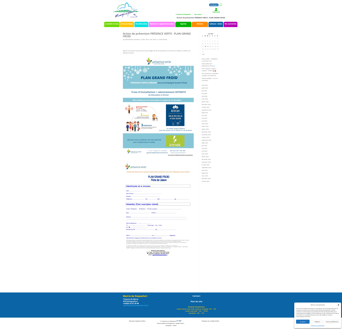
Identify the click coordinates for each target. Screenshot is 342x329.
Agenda (183, 24)
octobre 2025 (205, 107)
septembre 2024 (206, 140)
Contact (214, 5)
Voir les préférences (332, 322)
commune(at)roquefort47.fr (136, 305)
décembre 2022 (206, 178)
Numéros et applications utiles (162, 24)
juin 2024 (204, 145)
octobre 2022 (205, 181)
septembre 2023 (206, 167)
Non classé (153, 39)
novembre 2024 (206, 135)
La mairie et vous (112, 24)
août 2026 (205, 85)
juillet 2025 (205, 112)
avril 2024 (204, 151)
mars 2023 (205, 176)
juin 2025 (204, 115)
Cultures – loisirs (215, 24)
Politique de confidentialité (317, 325)
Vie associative (230, 24)
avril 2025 (204, 121)
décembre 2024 (206, 132)
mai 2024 (204, 148)
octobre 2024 (205, 137)
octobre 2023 (205, 165)
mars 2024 (205, 154)
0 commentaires (162, 39)
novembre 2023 (206, 162)
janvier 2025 (205, 129)
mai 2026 (204, 93)
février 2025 (205, 126)
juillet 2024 (205, 143)
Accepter (303, 322)
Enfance (200, 24)
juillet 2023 (205, 173)
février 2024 (205, 156)
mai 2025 (204, 118)
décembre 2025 (206, 104)
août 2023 (205, 170)
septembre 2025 (206, 110)
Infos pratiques (127, 24)
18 (205, 46)
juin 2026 (204, 91)
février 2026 (205, 102)
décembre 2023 (206, 159)
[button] (338, 305)
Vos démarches (141, 24)
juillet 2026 (205, 88)
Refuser (317, 322)
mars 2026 (205, 99)
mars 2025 (205, 124)
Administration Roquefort (132, 39)
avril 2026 (204, 96)
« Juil (203, 54)
